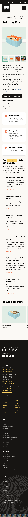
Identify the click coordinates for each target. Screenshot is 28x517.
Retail (3, 479)
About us (4, 422)
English (4, 400)
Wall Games (5, 454)
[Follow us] (3, 356)
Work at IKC (5, 435)
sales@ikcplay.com (12, 2)
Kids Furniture (5, 463)
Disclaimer (5, 444)
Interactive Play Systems (8, 456)
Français (17, 403)
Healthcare (5, 486)
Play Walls (5, 467)
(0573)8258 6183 (7, 388)
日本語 (4, 415)
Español (4, 403)
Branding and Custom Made (9, 469)
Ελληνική (4, 405)
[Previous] (4, 41)
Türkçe (16, 410)
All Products (5, 472)
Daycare (4, 490)
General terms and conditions (9, 437)
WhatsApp (5, 2)
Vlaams (17, 398)
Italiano (17, 405)
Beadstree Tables (6, 458)
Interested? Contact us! (12, 96)
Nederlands (5, 398)
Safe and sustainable (7, 426)
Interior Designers (6, 493)
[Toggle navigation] (24, 8)
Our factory (5, 428)
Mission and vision (7, 424)
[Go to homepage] (6, 8)
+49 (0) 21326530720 (8, 383)
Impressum (5, 446)
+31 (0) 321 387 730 (8, 2)
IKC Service (5, 433)
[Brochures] (20, 2)
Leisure (4, 488)
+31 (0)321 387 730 (7, 369)
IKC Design (5, 431)
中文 (16, 412)
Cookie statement (6, 442)
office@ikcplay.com (7, 381)
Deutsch (17, 400)
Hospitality (5, 481)
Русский (4, 410)
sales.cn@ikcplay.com (8, 390)
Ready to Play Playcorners (9, 460)
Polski (3, 407)
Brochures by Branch (7, 495)
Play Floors (5, 465)
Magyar (4, 412)
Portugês (17, 407)
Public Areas (5, 484)
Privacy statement (7, 439)
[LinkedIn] (17, 2)
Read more (8, 189)
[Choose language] (25, 2)
